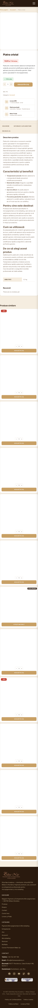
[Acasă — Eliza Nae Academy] (8, 3)
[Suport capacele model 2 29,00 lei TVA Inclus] (19, 833)
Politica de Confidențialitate (13, 999)
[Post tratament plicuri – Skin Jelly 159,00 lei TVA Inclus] (19, 741)
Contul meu (5, 913)
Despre (4, 907)
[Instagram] (14, 973)
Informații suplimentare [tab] (22, 126)
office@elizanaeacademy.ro (15, 960)
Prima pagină (4, 10)
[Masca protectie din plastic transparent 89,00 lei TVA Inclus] (19, 647)
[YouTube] (19, 973)
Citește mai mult (19, 624)
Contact (4, 910)
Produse (4, 904)
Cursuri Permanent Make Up (11, 947)
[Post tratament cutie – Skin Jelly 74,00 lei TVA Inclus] (19, 372)
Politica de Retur (13, 1004)
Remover (5, 941)
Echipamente (6, 929)
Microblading (6, 938)
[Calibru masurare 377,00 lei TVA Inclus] (19, 465)
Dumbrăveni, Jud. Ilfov (18, 969)
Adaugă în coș (23, 84)
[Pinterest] (28, 973)
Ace (3, 932)
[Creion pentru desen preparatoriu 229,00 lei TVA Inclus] (19, 787)
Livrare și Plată (6, 916)
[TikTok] (23, 973)
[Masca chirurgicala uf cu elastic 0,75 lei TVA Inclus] (19, 557)
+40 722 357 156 (13, 957)
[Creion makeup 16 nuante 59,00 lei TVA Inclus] (19, 418)
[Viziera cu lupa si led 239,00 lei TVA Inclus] (19, 511)
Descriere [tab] (5, 126)
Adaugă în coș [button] (19, 350)
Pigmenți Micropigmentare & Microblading (15, 926)
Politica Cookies (28, 999)
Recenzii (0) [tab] (6, 131)
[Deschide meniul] (34, 3)
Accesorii (13, 10)
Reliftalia (4, 944)
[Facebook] (9, 973)
